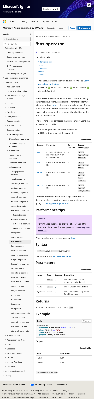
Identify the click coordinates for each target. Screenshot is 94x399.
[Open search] (88, 21)
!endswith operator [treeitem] (18, 206)
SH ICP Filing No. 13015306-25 (14, 390)
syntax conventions (62, 256)
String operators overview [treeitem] (17, 173)
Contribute (82, 394)
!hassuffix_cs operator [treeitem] (20, 282)
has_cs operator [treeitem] (17, 237)
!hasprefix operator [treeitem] (18, 259)
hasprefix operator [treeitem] (18, 250)
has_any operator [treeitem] (18, 291)
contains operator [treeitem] (18, 179)
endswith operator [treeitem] (18, 197)
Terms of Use (43, 397)
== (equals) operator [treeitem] (19, 215)
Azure (38, 36)
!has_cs (74, 238)
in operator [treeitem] (15, 295)
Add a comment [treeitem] (13, 87)
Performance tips (45, 62)
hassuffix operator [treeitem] (18, 268)
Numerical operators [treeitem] (17, 163)
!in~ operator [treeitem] (16, 308)
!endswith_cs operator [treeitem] (20, 210)
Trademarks (56, 397)
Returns (41, 71)
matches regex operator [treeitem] (20, 313)
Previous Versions (59, 394)
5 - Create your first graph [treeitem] (17, 73)
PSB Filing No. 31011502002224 (44, 390)
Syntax (40, 65)
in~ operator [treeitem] (16, 299)
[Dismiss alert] (89, 5)
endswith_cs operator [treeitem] (19, 201)
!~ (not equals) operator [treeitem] (20, 228)
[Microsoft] (4, 21)
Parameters (42, 68)
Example (41, 75)
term (55, 105)
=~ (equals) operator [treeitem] (19, 219)
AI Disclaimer (43, 394)
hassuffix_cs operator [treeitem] (19, 273)
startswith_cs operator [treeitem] (20, 322)
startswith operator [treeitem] (19, 317)
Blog (71, 394)
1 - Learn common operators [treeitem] (18, 61)
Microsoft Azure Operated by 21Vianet (17, 394)
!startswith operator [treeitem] (19, 326)
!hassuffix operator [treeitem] (18, 277)
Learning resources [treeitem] (15, 52)
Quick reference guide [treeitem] (16, 57)
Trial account (84, 28)
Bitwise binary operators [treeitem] (19, 139)
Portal (72, 28)
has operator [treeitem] (16, 233)
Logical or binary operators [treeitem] (16, 157)
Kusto (65, 36)
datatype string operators (58, 203)
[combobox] (17, 39)
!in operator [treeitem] (15, 304)
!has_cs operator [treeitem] (17, 246)
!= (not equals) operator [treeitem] (20, 224)
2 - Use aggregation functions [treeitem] (15, 67)
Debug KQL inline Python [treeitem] (17, 91)
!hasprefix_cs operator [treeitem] (20, 264)
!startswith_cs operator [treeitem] (20, 331)
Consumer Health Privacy (22, 397)
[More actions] (90, 36)
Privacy (64, 390)
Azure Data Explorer (52, 36)
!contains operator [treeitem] (18, 188)
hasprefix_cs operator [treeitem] (19, 255)
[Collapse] (30, 34)
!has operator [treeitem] (16, 241)
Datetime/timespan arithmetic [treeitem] (17, 145)
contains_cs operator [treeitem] (19, 183)
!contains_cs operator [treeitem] (19, 192)
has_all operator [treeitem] (17, 286)
